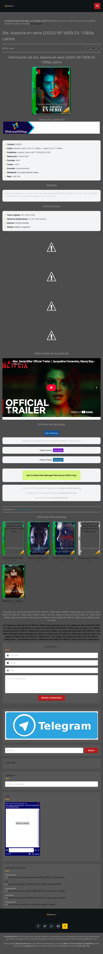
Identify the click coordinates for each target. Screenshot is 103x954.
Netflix (18, 227)
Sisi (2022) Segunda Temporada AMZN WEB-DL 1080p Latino (36, 877)
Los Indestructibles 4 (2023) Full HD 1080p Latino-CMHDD (34, 884)
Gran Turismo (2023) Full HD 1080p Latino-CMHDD (31, 904)
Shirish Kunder (22, 223)
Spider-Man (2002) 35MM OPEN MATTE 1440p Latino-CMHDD (36, 891)
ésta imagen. (36, 23)
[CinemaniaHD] (9, 3)
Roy (6, 881)
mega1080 (10, 762)
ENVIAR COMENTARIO (51, 698)
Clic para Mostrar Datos (27, 172)
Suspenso (25, 227)
